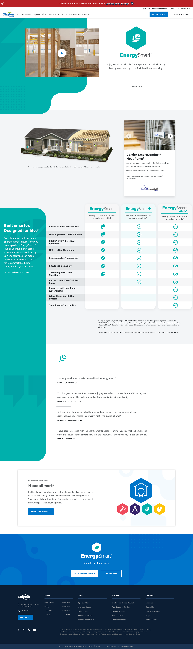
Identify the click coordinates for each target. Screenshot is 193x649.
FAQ (172, 8)
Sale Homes (83, 611)
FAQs (148, 615)
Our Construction (55, 14)
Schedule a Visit (111, 573)
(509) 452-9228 (185, 9)
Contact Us (25, 617)
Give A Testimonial (153, 611)
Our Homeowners (73, 14)
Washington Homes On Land (123, 603)
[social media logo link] (18, 630)
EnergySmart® (117, 615)
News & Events (151, 619)
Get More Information (84, 573)
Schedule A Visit (158, 14)
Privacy (98, 646)
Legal (91, 646)
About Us (86, 14)
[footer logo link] (24, 597)
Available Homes (24, 14)
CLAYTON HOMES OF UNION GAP (156, 8)
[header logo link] (8, 14)
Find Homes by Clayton (121, 607)
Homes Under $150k (86, 619)
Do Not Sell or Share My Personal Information (119, 646)
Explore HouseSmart (41, 512)
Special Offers (40, 14)
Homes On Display (85, 615)
